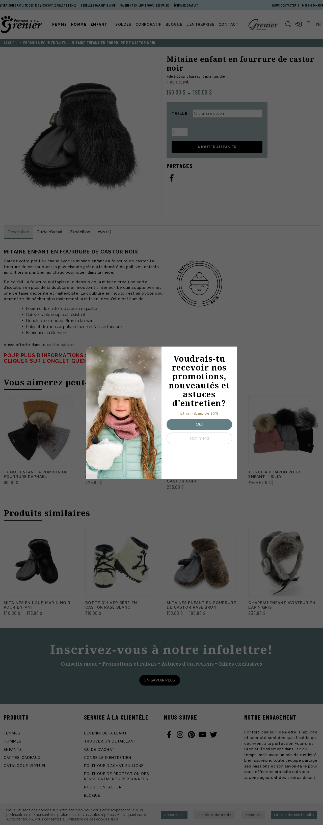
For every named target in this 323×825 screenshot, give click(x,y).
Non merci (199, 438)
